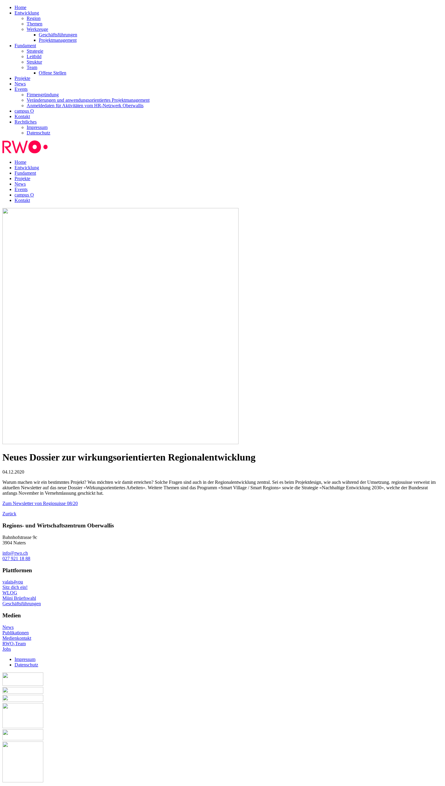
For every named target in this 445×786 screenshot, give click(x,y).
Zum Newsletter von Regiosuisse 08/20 (40, 503)
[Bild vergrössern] (120, 442)
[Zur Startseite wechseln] (25, 151)
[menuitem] (229, 7)
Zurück (9, 513)
